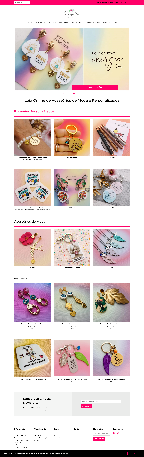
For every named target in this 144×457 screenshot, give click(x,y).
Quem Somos (18, 433)
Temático (106, 22)
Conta (75, 433)
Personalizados (78, 22)
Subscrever (86, 406)
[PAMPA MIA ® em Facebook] (114, 433)
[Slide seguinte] (80, 93)
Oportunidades (40, 22)
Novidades (52, 22)
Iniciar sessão (102, 2)
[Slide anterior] (63, 93)
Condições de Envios (20, 435)
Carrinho (127, 2)
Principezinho (64, 22)
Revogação (37, 440)
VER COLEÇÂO (95, 87)
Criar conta (114, 2)
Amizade (29, 22)
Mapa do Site (38, 435)
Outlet (115, 22)
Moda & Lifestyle (93, 22)
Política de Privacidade (21, 447)
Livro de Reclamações (41, 438)
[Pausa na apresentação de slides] (129, 93)
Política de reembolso (21, 445)
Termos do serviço (20, 438)
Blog (55, 435)
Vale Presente (58, 433)
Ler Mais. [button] (66, 453)
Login (75, 435)
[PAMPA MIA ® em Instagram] (118, 433)
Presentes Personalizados (34, 111)
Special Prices (58, 438)
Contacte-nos (38, 433)
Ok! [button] (134, 453)
